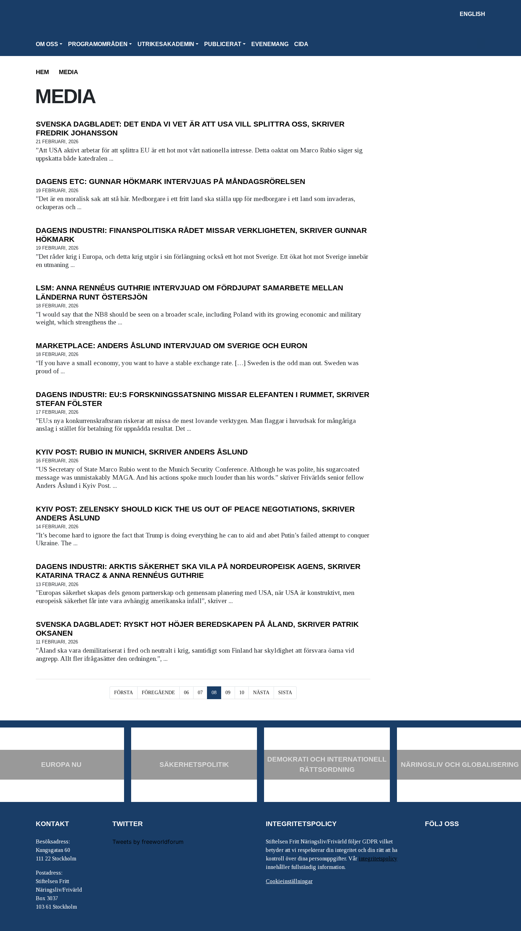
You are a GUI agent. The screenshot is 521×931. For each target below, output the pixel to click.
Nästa (261, 692)
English (472, 14)
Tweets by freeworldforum (148, 841)
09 (227, 692)
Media (68, 72)
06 (186, 692)
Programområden (98, 44)
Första (123, 692)
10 (241, 692)
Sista (285, 692)
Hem (42, 72)
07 (200, 692)
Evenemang (269, 44)
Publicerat (222, 44)
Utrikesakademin (166, 44)
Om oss (47, 44)
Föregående (158, 692)
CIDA (301, 44)
